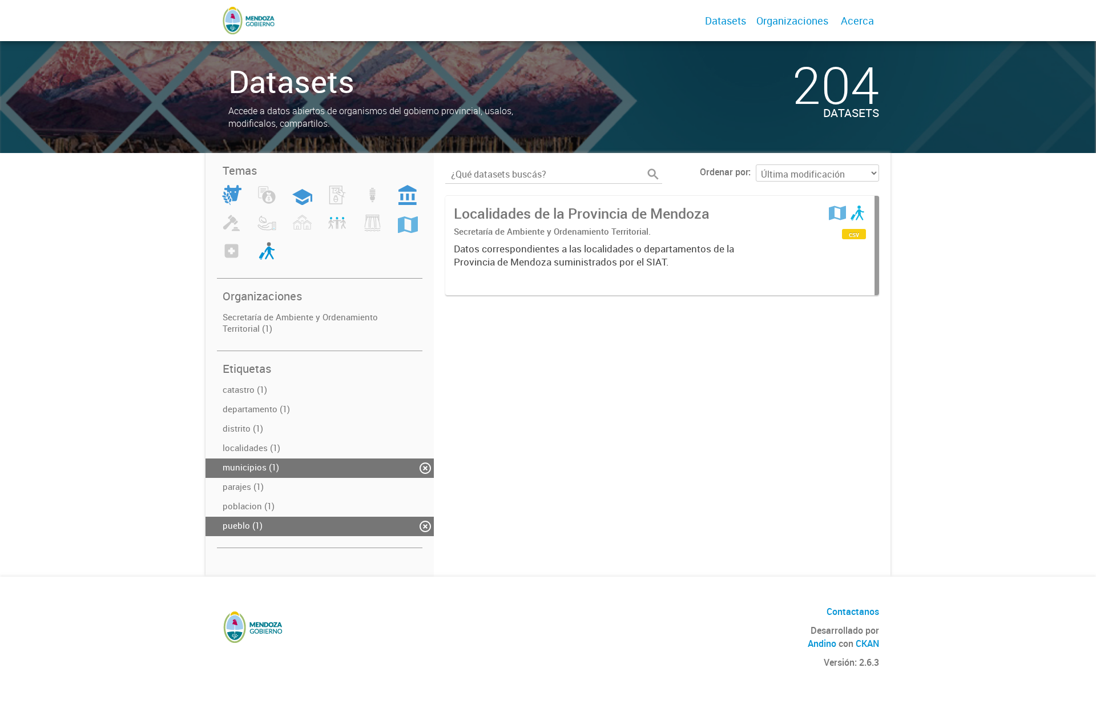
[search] (653, 174)
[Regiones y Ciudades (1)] (408, 229)
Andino (822, 643)
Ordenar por (724, 172)
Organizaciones (792, 20)
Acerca (857, 20)
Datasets (725, 20)
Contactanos (853, 611)
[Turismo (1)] (267, 257)
